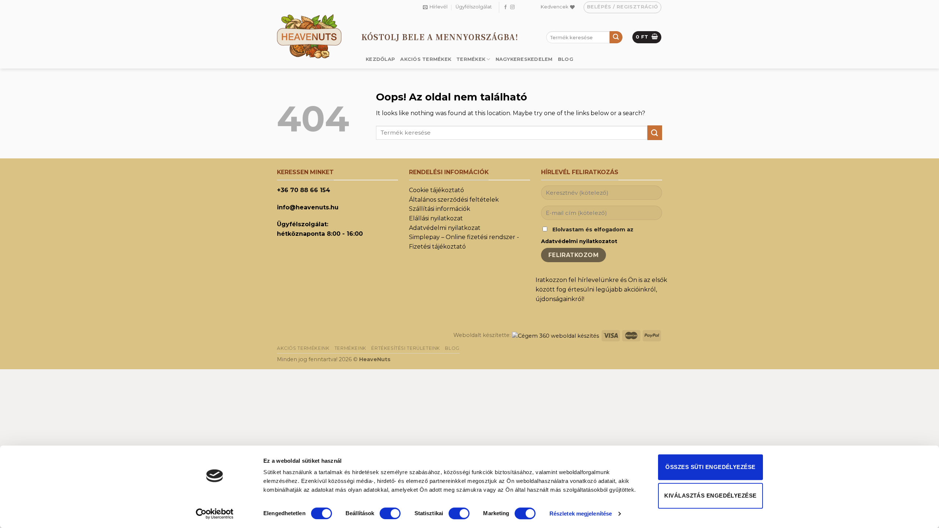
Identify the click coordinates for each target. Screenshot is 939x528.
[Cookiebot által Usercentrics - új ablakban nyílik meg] (215, 513)
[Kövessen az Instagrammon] (512, 7)
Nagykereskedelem (524, 59)
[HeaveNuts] (313, 36)
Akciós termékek (425, 59)
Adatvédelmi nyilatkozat (445, 227)
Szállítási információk (439, 208)
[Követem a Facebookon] (505, 7)
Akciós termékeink (303, 348)
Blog (565, 59)
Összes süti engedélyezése (710, 467)
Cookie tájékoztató (436, 190)
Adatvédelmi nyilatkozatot (579, 241)
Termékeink (350, 348)
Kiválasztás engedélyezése (710, 495)
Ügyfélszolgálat (474, 7)
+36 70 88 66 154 (303, 190)
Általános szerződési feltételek (454, 199)
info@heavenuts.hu (308, 207)
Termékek (470, 59)
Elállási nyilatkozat (436, 218)
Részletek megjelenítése (580, 513)
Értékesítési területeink (405, 348)
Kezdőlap (380, 59)
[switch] (390, 513)
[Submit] (616, 37)
